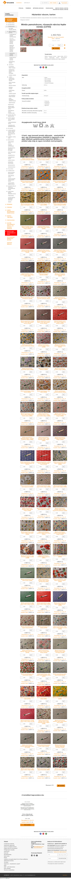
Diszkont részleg (9, 243)
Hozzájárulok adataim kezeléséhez (56, 863)
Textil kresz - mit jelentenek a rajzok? (12, 863)
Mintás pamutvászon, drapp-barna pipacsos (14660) (27, 486)
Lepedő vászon (12, 93)
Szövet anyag (11, 22)
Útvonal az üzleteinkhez (9, 869)
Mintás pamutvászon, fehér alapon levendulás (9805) (43, 769)
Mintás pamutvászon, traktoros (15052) (44, 369)
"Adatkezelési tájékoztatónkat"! (60, 851)
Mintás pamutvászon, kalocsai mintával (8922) (60, 769)
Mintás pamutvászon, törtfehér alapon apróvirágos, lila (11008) (27, 746)
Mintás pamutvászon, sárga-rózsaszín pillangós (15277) (43, 298)
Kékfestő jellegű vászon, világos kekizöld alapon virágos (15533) (27, 227)
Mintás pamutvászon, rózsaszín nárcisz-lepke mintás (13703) (43, 651)
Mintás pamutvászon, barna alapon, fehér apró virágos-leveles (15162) (43, 322)
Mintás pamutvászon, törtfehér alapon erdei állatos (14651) (44, 533)
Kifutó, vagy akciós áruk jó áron (11, 233)
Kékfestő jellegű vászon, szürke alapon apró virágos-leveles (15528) (60, 251)
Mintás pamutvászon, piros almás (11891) (43, 698)
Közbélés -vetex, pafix (12, 137)
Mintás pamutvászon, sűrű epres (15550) (43, 204)
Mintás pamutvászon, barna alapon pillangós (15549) (59, 204)
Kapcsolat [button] (27, 2)
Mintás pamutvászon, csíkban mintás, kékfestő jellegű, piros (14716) (44, 463)
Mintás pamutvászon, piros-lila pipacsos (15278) (27, 298)
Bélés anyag (11, 139)
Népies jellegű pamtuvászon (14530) (60, 556)
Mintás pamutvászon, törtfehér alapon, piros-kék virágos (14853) (60, 414)
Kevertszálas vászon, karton (12, 58)
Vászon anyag (49, 8)
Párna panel (11, 195)
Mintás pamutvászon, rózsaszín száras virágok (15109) (44, 345)
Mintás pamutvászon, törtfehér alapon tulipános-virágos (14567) (60, 533)
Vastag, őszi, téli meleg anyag (12, 116)
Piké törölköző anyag (11, 153)
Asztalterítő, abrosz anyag (11, 184)
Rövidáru (9, 204)
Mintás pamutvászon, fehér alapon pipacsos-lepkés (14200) (60, 580)
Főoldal (21, 8)
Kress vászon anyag (12, 83)
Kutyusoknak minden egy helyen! (11, 238)
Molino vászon (12, 85)
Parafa (9, 201)
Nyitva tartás (6, 856)
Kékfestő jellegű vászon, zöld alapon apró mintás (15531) (60, 227)
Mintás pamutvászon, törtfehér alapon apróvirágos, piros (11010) (60, 721)
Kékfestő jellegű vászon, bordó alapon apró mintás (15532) (44, 227)
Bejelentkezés (64, 2)
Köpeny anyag (11, 160)
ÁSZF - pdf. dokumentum (9, 866)
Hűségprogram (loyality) (9, 849)
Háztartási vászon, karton (60, 9)
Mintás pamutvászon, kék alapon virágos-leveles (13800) (60, 604)
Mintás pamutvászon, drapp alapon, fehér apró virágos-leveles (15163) (27, 322)
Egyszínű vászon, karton (12, 29)
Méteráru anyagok (38, 8)
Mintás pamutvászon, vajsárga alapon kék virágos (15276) (60, 298)
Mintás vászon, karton (61, 8)
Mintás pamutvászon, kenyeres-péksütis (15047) (60, 392)
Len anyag (11, 64)
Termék (54, 2)
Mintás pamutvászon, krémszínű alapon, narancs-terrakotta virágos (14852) (27, 438)
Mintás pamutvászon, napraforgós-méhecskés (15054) (60, 345)
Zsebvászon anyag (11, 91)
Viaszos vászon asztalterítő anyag (11, 180)
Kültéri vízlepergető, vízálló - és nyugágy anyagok (11, 225)
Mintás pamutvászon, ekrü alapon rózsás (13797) (27, 627)
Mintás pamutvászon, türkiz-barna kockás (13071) (60, 675)
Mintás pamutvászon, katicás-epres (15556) (60, 159)
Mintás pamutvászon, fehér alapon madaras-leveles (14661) (60, 463)
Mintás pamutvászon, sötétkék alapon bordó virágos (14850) (60, 438)
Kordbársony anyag (11, 158)
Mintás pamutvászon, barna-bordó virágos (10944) (43, 745)
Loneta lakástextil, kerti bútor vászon (11, 79)
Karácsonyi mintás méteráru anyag (12, 192)
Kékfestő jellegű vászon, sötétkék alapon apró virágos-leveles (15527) (27, 274)
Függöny (9, 207)
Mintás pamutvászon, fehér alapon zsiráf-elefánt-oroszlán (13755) (60, 627)
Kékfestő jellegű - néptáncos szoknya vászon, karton (12, 48)
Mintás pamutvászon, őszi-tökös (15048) (43, 392)
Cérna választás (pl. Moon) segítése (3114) (27, 815)
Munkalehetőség (7, 854)
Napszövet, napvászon (10, 163)
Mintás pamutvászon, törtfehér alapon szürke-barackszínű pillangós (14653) (60, 509)
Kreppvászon (12, 102)
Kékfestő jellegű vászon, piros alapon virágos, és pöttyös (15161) (60, 322)
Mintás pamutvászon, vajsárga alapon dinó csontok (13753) (27, 651)
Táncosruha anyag (11, 176)
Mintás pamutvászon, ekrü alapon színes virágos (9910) (27, 769)
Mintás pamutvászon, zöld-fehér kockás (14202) (27, 580)
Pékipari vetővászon (11, 145)
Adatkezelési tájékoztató (9, 845)
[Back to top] (66, 874)
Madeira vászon (11, 88)
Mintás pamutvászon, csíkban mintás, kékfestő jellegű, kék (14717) (27, 463)
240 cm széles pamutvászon (12, 96)
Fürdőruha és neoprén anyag (11, 126)
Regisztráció (64, 3)
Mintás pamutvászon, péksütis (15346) (44, 274)
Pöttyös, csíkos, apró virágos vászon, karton (12, 41)
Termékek (18, 2)
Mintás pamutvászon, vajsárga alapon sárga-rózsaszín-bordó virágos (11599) (43, 722)
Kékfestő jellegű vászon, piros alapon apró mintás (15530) (27, 251)
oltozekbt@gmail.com (39, 846)
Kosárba (56, 48)
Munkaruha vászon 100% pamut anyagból (12, 71)
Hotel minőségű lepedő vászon (12, 99)
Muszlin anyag (11, 165)
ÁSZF (5, 865)
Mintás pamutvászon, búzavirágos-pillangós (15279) (60, 274)
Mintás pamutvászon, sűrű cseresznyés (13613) (27, 675)
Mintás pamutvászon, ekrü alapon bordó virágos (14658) (44, 486)
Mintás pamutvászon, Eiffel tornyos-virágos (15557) (43, 159)
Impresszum (6, 851)
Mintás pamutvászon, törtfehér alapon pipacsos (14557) (44, 556)
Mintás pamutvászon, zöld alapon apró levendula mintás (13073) (44, 675)
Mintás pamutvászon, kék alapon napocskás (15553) (43, 182)
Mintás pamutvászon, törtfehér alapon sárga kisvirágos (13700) (60, 651)
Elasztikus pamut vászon (12, 67)
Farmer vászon (12, 75)
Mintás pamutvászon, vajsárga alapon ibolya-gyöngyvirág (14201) (43, 580)
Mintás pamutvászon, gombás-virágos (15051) (60, 369)
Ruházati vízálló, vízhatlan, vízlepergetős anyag (12, 188)
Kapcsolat (6, 852)
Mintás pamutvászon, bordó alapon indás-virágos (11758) (27, 721)
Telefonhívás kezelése (9, 860)
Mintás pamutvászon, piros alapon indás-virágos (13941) (44, 603)
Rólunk (5, 857)
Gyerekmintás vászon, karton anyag (12, 35)
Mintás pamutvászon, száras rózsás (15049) (27, 392)
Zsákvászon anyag (11, 142)
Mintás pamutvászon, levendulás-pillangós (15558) (27, 159)
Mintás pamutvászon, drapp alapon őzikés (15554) (27, 182)
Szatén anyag (11, 170)
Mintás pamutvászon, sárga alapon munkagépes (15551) (27, 204)
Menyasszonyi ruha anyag (11, 173)
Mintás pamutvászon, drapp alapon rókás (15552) (60, 182)
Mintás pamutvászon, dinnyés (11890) (60, 698)
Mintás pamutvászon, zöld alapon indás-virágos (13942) (27, 603)
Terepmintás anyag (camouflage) (11, 112)
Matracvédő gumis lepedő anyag (11, 107)
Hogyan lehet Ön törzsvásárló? (11, 848)
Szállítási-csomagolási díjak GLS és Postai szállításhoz (16, 859)
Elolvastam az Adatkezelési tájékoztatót (57, 861)
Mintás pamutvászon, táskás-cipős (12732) (27, 698)
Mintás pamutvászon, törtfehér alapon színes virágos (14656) (27, 509)
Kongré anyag (11, 155)
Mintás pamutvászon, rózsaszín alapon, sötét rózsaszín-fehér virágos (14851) (43, 439)
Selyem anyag (11, 24)
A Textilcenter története (9, 843)
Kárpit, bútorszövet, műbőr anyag (11, 212)
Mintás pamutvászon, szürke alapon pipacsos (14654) (43, 509)
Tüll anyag (10, 168)
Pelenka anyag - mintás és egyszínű (11, 149)
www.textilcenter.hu (38, 847)
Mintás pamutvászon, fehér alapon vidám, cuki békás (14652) (27, 533)
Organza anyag (11, 167)
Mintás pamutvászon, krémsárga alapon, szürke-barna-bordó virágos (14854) (43, 414)
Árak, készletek (7, 868)
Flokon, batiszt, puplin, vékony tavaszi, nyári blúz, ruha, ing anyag (11, 133)
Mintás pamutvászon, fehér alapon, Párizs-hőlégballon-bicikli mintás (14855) (27, 414)
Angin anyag (11, 104)
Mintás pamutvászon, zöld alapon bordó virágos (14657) (60, 486)
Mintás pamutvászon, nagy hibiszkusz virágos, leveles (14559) (27, 556)
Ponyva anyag (11, 220)
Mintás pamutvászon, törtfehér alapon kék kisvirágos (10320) (60, 746)
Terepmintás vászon (12, 62)
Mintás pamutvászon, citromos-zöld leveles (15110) (27, 345)
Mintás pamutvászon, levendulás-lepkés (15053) (27, 369)
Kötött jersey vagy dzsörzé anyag (11, 119)
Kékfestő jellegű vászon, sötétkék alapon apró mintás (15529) (43, 251)
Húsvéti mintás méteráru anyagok (11, 199)
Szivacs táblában (9, 216)
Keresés (45, 2)
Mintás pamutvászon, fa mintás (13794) (43, 627)
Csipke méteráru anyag (12, 123)
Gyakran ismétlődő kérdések (10, 846)
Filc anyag (10, 128)
